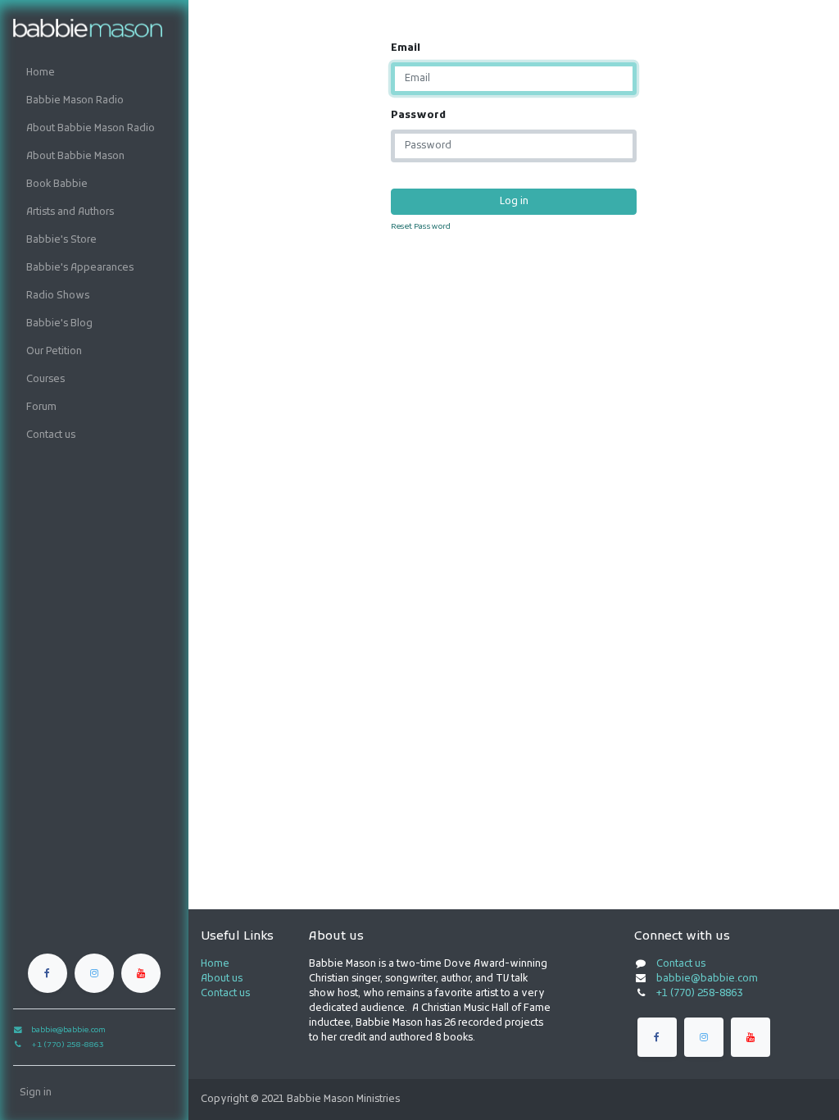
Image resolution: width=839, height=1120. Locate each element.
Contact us (225, 993)
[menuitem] (94, 73)
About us (222, 979)
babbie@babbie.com (707, 979)
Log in (514, 201)
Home (215, 964)
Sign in (36, 1093)
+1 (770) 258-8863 (699, 993)
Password (418, 115)
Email (405, 48)
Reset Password (421, 226)
